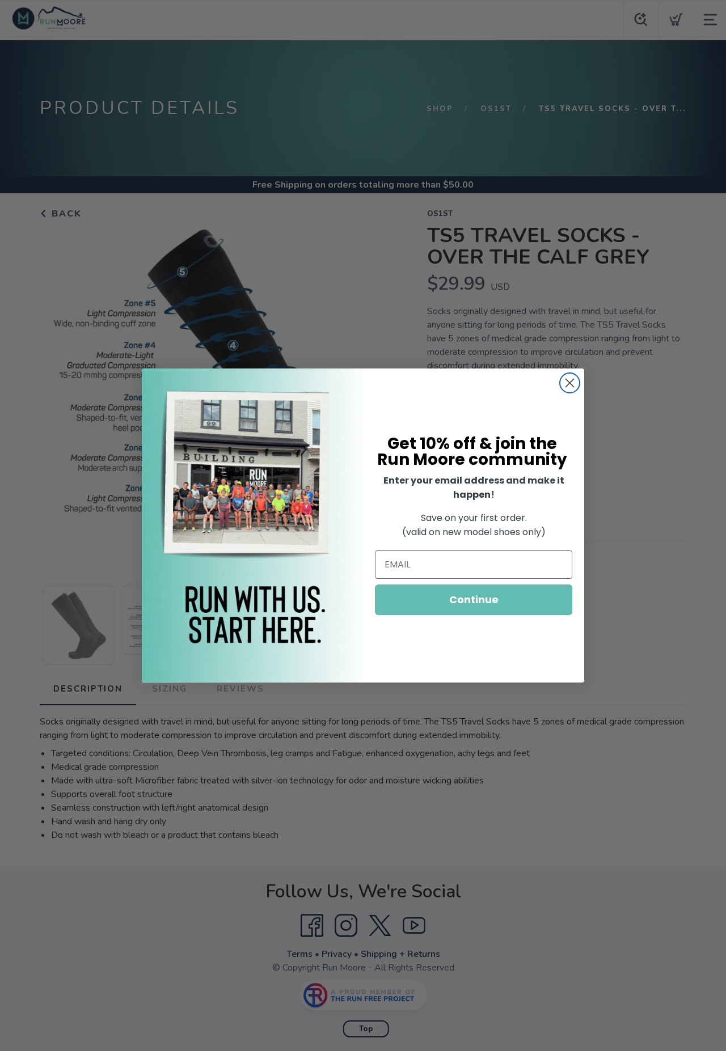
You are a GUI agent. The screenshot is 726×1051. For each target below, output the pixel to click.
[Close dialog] (570, 383)
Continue (474, 599)
